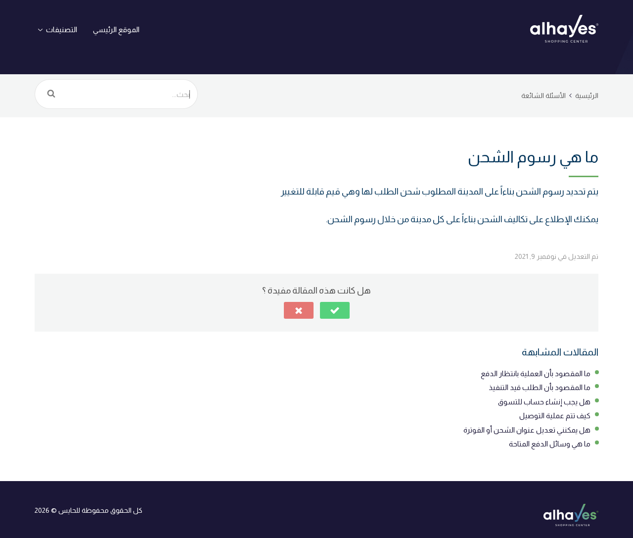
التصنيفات (61, 29)
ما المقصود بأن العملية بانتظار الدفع (535, 373)
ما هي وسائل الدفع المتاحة (549, 444)
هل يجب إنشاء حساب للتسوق (544, 401)
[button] (335, 310)
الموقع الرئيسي (116, 29)
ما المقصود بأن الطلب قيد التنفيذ (539, 387)
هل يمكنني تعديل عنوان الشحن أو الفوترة (526, 430)
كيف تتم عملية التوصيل (554, 415)
